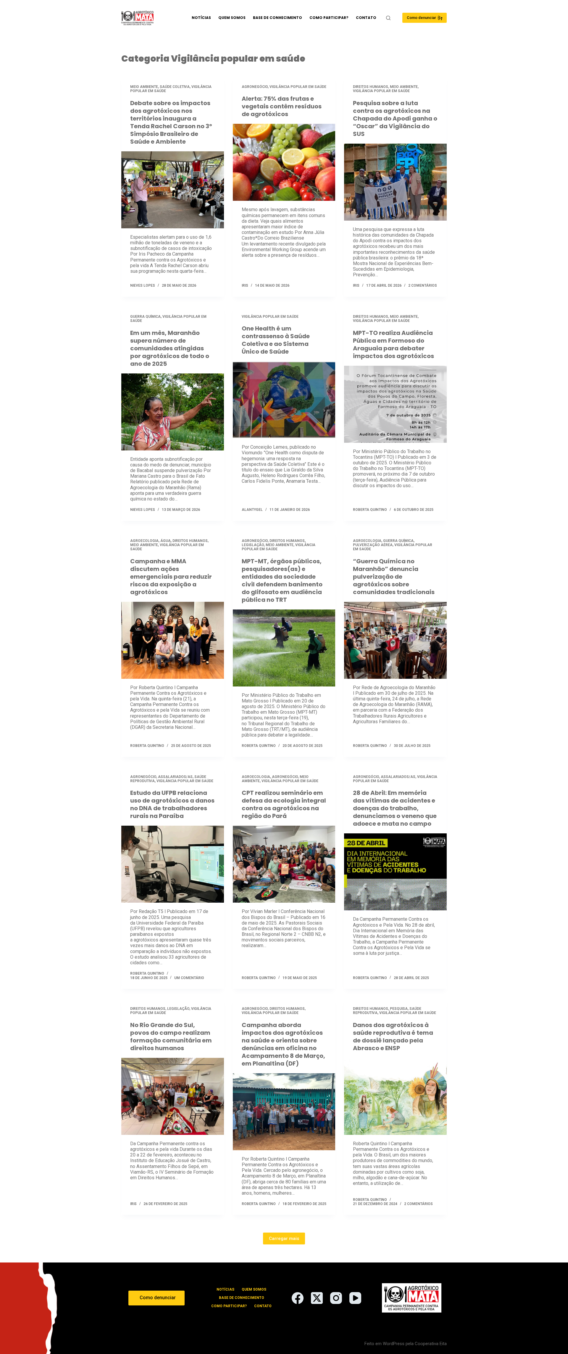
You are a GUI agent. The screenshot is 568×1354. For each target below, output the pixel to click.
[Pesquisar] (388, 18)
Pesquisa (399, 1009)
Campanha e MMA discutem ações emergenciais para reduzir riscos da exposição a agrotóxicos (171, 576)
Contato (366, 17)
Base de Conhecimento (277, 17)
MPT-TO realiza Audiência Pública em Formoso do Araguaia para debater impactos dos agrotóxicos (393, 344)
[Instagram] (336, 1298)
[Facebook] (298, 1298)
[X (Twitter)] (317, 1298)
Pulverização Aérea (373, 545)
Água (165, 541)
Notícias (201, 17)
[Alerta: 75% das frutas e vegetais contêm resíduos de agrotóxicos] (284, 162)
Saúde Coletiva (175, 87)
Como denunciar (421, 17)
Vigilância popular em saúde (298, 87)
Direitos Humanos (370, 87)
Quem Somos (232, 17)
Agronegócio (255, 87)
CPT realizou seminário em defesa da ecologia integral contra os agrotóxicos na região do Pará (284, 804)
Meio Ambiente (144, 87)
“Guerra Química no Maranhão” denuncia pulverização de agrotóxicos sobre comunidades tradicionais (394, 576)
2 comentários (422, 285)
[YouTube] (355, 1298)
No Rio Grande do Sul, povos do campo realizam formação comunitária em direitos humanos (171, 1036)
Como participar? (328, 17)
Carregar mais (284, 1238)
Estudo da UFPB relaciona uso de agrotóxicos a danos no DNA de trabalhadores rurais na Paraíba (172, 804)
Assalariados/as (175, 777)
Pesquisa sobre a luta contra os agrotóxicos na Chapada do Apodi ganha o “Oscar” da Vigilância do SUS (395, 118)
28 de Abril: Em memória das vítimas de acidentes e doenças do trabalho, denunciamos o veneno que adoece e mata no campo (395, 808)
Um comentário (189, 978)
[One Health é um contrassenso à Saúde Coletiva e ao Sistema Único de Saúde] (284, 399)
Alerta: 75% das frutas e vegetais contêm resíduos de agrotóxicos (282, 106)
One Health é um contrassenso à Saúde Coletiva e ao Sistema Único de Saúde (276, 340)
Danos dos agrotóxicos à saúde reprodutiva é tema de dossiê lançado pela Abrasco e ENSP (393, 1036)
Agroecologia (144, 541)
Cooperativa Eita (431, 1343)
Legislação (253, 545)
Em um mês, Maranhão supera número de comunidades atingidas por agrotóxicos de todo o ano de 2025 (169, 348)
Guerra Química (145, 317)
